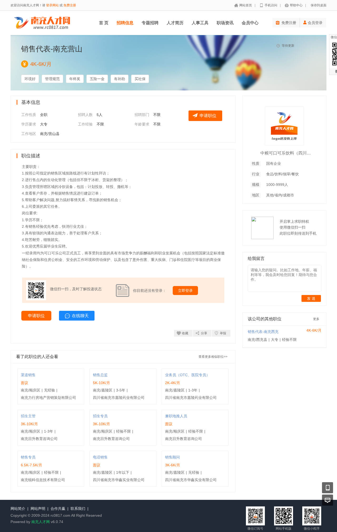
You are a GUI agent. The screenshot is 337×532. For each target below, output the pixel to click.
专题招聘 (150, 23)
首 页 (103, 23)
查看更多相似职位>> (213, 357)
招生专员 (100, 416)
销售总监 (100, 375)
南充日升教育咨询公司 (39, 439)
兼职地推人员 (176, 416)
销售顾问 (172, 457)
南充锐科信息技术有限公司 (43, 480)
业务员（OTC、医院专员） (187, 375)
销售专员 (28, 457)
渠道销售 (28, 375)
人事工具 (200, 23)
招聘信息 (125, 23)
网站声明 (38, 508)
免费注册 (69, 5)
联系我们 (78, 508)
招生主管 (28, 416)
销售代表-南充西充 (263, 332)
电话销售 (100, 457)
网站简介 (18, 508)
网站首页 (245, 5)
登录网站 (52, 5)
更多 (316, 319)
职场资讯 (225, 23)
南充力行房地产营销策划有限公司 (48, 397)
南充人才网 (40, 522)
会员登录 (315, 23)
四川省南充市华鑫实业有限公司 (119, 480)
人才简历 (175, 23)
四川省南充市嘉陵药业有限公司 (119, 397)
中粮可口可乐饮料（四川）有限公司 (286, 153)
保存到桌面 (318, 5)
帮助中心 (296, 5)
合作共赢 (58, 508)
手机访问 (271, 5)
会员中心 (250, 23)
